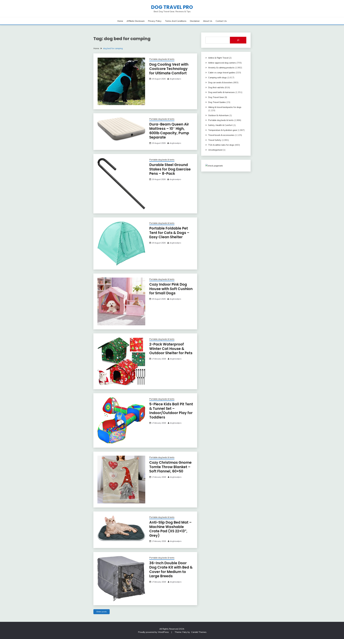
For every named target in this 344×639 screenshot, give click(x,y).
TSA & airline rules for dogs (221, 144)
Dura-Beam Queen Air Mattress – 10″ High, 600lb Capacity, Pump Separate (169, 131)
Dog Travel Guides (217, 102)
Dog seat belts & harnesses (221, 92)
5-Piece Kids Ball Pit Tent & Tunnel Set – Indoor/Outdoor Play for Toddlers (171, 411)
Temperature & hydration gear (222, 130)
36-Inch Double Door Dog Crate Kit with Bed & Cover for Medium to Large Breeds (171, 570)
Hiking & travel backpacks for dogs (224, 107)
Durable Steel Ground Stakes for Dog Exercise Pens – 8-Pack (170, 169)
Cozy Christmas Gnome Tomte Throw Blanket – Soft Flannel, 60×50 (170, 467)
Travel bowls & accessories (221, 135)
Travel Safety (214, 140)
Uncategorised (215, 149)
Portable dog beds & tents (161, 59)
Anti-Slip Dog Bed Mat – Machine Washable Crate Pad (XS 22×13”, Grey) (170, 529)
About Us (207, 21)
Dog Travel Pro (172, 7)
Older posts (101, 611)
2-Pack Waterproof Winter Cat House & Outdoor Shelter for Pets (170, 348)
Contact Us (221, 21)
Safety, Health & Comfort (220, 125)
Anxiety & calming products (221, 67)
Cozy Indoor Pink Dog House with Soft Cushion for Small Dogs (171, 289)
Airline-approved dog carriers (222, 62)
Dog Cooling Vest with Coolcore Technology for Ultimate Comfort (168, 69)
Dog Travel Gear (216, 97)
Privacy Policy (155, 21)
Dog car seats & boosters (220, 82)
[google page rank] (214, 165)
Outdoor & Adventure (218, 115)
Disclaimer (195, 21)
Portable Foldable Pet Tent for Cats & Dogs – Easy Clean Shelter (169, 232)
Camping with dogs (217, 77)
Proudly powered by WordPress (153, 632)
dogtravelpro (175, 79)
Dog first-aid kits (216, 87)
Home (120, 21)
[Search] (238, 40)
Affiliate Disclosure (136, 21)
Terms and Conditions (175, 21)
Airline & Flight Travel (218, 57)
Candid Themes (198, 632)
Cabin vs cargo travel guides (221, 72)
